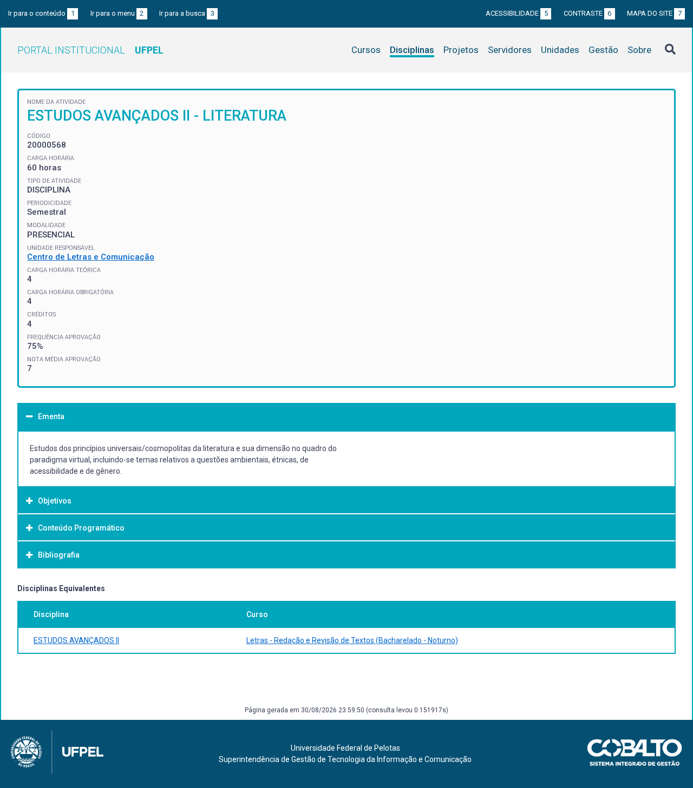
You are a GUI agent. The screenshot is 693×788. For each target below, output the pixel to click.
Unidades (560, 49)
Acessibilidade (517, 13)
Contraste (588, 13)
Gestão (603, 49)
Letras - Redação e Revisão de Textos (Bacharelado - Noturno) (352, 640)
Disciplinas (412, 49)
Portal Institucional (90, 50)
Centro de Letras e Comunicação (90, 257)
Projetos (461, 49)
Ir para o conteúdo (41, 13)
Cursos (366, 49)
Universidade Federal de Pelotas (345, 748)
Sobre (639, 49)
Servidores (510, 49)
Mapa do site (654, 13)
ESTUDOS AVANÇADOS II (76, 640)
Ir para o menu (117, 13)
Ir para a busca (186, 13)
